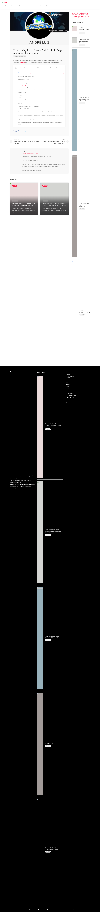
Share (16, 131)
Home (6, 5)
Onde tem (13, 5)
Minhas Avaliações (71, 397)
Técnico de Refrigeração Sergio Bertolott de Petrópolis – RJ (84, 205)
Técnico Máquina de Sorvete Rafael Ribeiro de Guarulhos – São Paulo (53, 141)
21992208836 (32, 87)
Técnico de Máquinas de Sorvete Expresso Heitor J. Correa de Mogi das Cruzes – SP (53, 531)
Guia (68, 379)
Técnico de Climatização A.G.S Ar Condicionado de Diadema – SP (84, 99)
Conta (47, 5)
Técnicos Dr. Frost (22, 56)
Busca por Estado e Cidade (71, 377)
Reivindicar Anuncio (71, 395)
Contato (33, 5)
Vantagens (26, 5)
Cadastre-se (41, 5)
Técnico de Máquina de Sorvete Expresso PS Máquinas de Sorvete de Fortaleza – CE (54, 425)
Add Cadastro (70, 393)
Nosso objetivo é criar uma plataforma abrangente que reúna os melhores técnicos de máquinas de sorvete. (81, 15)
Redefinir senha (70, 400)
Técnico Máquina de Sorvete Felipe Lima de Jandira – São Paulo (26, 141)
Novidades (16, 56)
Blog (20, 5)
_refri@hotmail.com (27, 85)
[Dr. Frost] (4, 2)
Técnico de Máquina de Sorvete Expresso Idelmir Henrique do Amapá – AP (84, 311)
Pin (29, 131)
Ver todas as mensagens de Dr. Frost (30, 153)
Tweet (23, 131)
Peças (54, 5)
